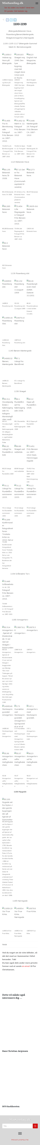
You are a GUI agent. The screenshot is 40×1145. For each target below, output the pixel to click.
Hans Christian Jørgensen (20, 1027)
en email (26, 966)
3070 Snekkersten (20, 1083)
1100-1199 (20, 24)
